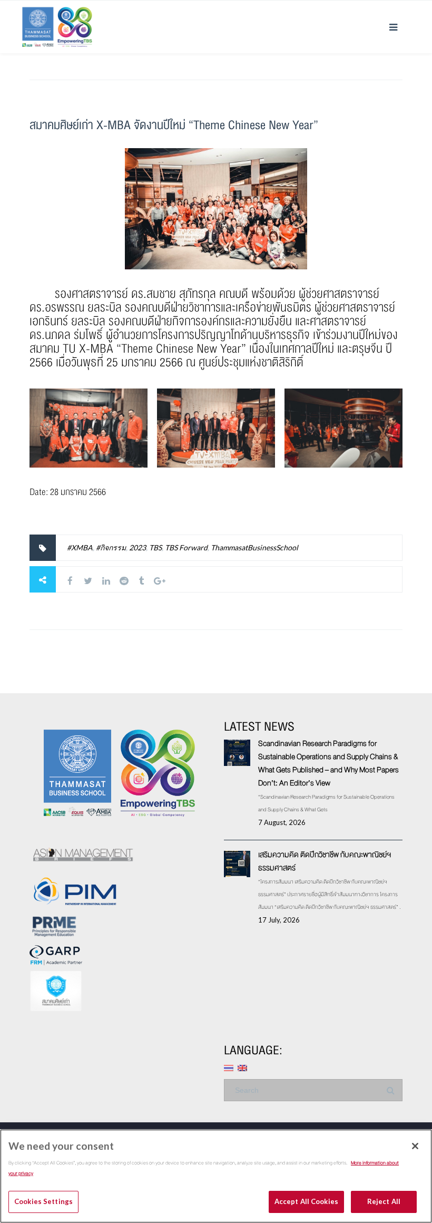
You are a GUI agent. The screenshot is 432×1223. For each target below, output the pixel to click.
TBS (155, 547)
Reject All (383, 1201)
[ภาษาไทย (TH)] (228, 1067)
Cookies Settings (43, 1201)
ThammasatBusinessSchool (254, 547)
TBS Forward (186, 547)
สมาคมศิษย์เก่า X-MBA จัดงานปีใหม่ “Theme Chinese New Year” (174, 125)
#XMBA (80, 547)
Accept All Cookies (306, 1201)
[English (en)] (242, 1067)
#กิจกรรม (111, 547)
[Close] (415, 1146)
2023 (137, 547)
